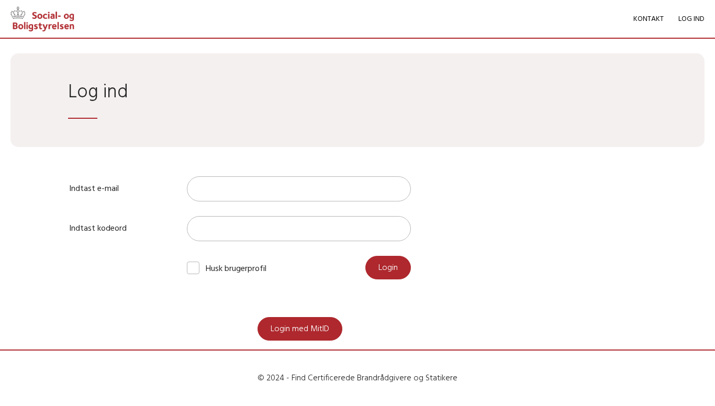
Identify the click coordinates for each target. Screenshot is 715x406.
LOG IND (691, 19)
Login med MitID (300, 329)
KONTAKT (648, 19)
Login (388, 268)
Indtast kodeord (98, 228)
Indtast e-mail (94, 189)
